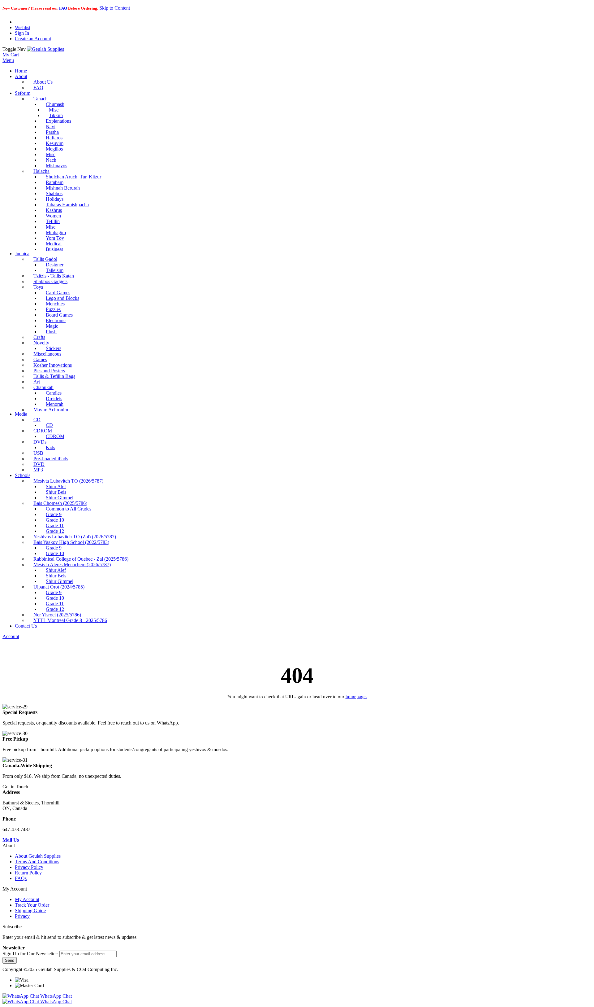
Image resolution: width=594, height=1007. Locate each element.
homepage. (356, 696)
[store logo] (45, 49)
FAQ (63, 8)
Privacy (22, 916)
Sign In (22, 33)
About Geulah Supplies (38, 856)
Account (10, 636)
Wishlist (22, 27)
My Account (27, 899)
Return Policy (28, 872)
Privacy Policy (29, 867)
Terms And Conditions (37, 861)
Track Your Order (32, 905)
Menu (8, 60)
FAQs (21, 878)
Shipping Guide (30, 910)
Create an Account (33, 38)
